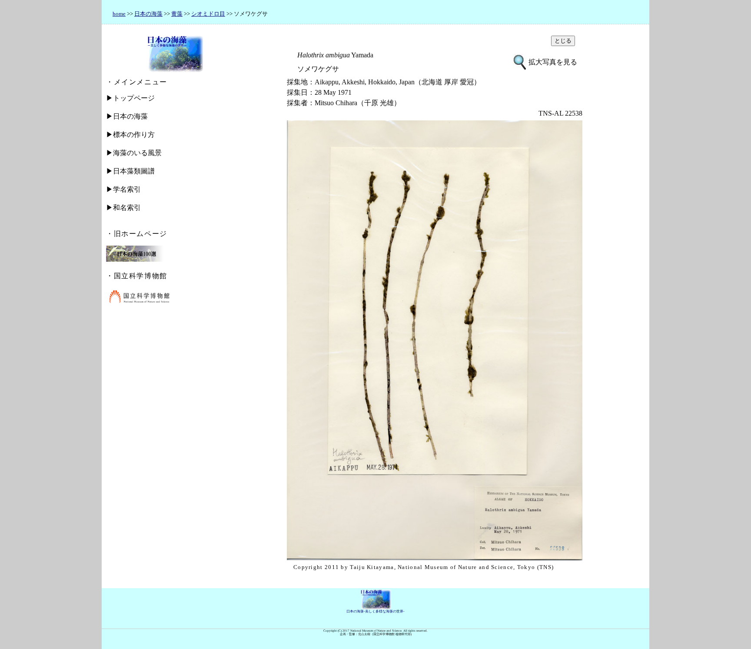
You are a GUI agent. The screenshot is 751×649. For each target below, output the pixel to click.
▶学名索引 (123, 189)
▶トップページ (130, 98)
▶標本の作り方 (130, 134)
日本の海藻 (148, 13)
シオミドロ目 (208, 13)
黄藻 (177, 13)
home (119, 13)
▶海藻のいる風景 (134, 152)
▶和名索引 (123, 207)
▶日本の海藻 (127, 116)
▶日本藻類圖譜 (130, 171)
